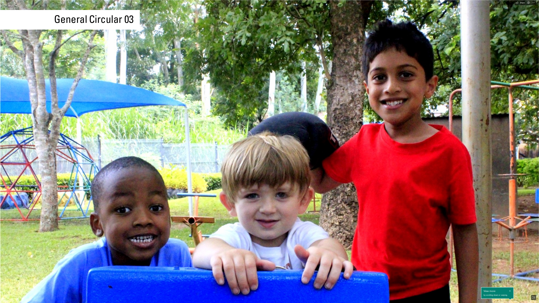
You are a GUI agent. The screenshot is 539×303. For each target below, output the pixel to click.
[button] (520, 2)
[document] (269, 151)
